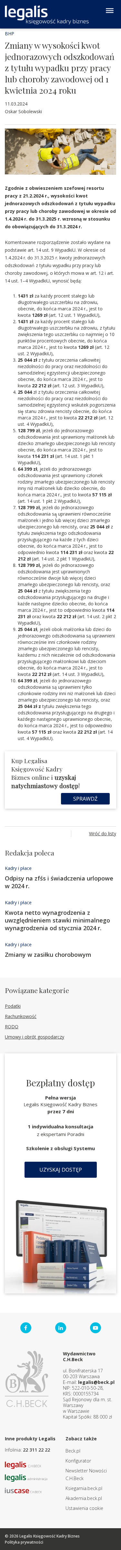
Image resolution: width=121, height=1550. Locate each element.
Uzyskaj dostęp (60, 1169)
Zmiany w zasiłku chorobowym (48, 954)
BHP (9, 33)
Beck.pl (73, 1451)
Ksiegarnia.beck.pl (84, 1488)
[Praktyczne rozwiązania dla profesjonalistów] (47, 14)
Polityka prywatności (24, 1542)
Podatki (13, 1006)
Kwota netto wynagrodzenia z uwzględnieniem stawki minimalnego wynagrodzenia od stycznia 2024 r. (57, 920)
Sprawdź (85, 798)
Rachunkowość (20, 1016)
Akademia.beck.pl (84, 1498)
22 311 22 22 (36, 1450)
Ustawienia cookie (84, 1508)
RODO (11, 1027)
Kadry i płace (18, 868)
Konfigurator (78, 1461)
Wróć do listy (102, 833)
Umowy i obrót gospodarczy (34, 1037)
